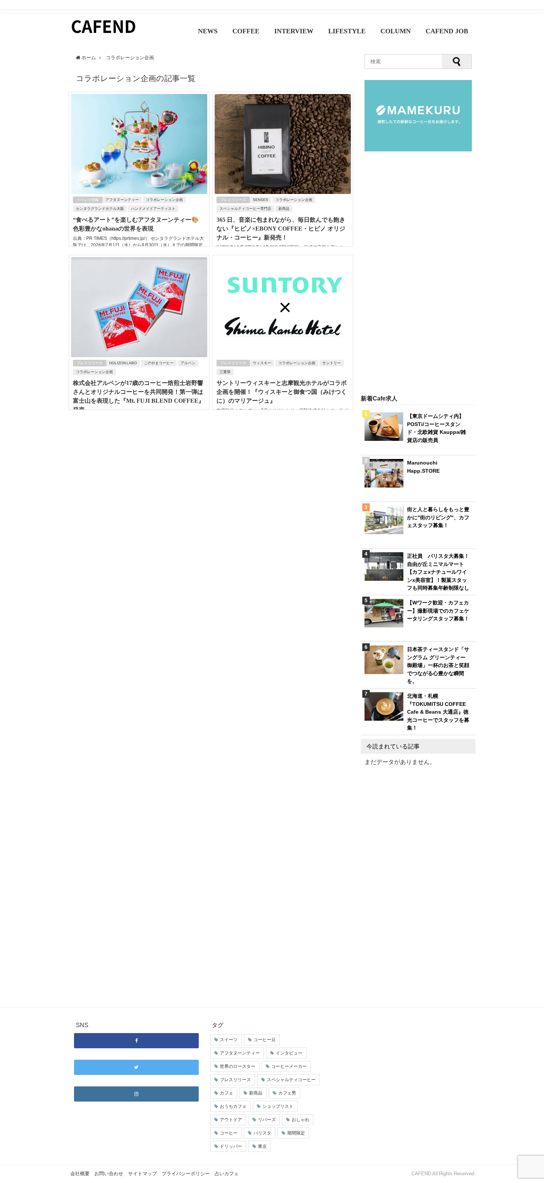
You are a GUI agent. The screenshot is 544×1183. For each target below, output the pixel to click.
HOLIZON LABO (123, 363)
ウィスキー (262, 363)
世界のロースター (237, 1066)
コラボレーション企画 (164, 199)
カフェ (226, 1093)
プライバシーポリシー (186, 1173)
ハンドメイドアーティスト (153, 208)
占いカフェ (227, 1173)
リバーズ (267, 1119)
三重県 (225, 371)
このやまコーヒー (159, 363)
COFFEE (245, 31)
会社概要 (80, 1173)
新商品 (283, 208)
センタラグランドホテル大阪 (100, 208)
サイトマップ (142, 1173)
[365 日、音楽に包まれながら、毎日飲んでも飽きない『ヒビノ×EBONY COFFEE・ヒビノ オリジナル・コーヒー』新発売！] (283, 192)
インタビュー (289, 1053)
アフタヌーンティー (122, 199)
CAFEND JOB (447, 31)
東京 (262, 1146)
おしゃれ (300, 1119)
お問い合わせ (108, 1173)
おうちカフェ (233, 1106)
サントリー (331, 363)
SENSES (260, 199)
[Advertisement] (418, 273)
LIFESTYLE (347, 31)
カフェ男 (287, 1093)
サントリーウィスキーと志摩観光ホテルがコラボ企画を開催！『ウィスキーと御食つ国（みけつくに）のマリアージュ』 (281, 392)
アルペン (188, 363)
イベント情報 (88, 199)
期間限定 (296, 1133)
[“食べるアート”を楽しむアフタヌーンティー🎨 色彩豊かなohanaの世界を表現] (139, 192)
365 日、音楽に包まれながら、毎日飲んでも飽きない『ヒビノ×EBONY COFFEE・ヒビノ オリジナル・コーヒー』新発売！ (280, 229)
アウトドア (231, 1119)
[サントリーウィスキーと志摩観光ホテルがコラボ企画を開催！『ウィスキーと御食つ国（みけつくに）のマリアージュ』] (283, 355)
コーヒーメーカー (289, 1066)
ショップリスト (277, 1106)
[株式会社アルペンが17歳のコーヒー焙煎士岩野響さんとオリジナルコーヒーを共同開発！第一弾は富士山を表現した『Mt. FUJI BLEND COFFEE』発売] (139, 355)
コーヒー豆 (264, 1040)
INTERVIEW (293, 31)
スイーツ (229, 1040)
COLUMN (395, 31)
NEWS (208, 31)
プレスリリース (233, 199)
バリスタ (262, 1133)
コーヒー (229, 1133)
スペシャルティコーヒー (291, 1080)
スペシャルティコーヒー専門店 (245, 208)
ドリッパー (231, 1146)
